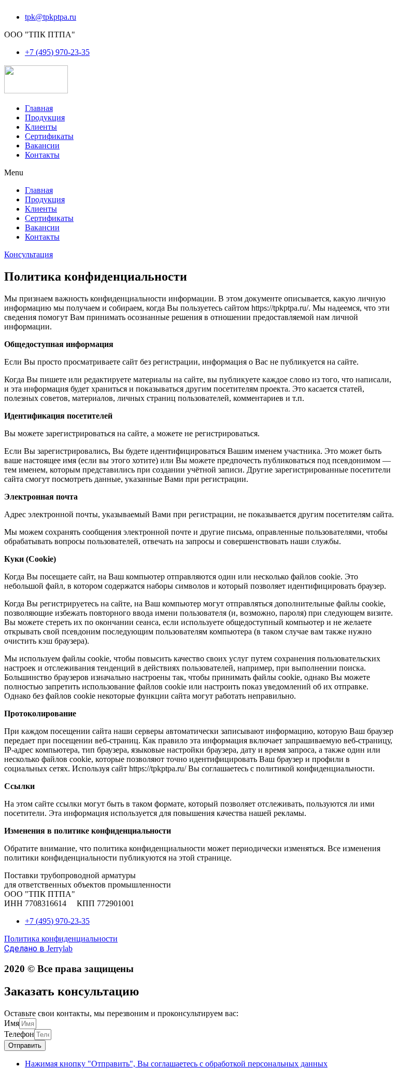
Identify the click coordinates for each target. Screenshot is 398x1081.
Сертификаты (49, 136)
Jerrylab (38, 948)
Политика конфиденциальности (61, 938)
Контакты (42, 154)
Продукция (45, 117)
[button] (199, 172)
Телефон (19, 1034)
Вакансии (42, 145)
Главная (39, 108)
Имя (11, 1023)
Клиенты (41, 126)
